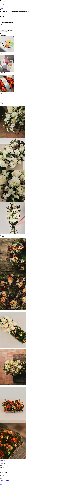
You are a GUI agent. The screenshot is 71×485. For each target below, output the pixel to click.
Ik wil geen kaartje (3, 35)
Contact (3, 5)
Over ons (3, 4)
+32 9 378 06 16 (2, 480)
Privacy (3, 482)
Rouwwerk (3, 104)
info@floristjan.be (6, 480)
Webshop (3, 13)
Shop (2, 3)
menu (1, 8)
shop (2, 8)
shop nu (3, 1)
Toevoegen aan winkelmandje (4, 31)
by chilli (1, 484)
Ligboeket (3, 14)
